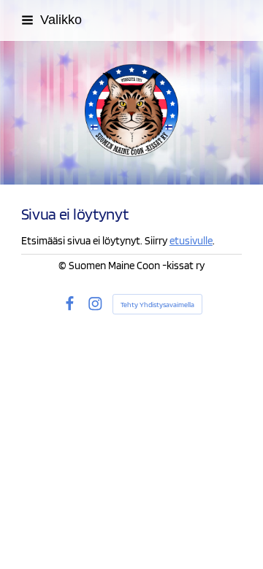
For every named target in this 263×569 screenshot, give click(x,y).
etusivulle (191, 240)
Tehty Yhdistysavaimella (157, 304)
